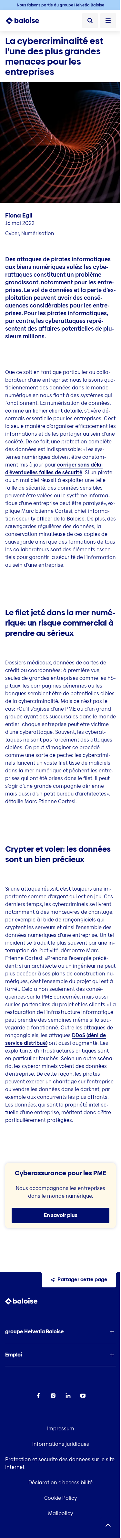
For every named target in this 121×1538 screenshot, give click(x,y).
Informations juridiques (60, 1444)
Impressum (60, 1428)
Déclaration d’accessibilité (60, 1482)
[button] (60, 1332)
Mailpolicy (60, 1513)
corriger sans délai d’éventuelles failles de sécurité (54, 468)
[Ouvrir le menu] (108, 20)
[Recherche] (90, 20)
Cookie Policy (60, 1498)
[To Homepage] (26, 20)
